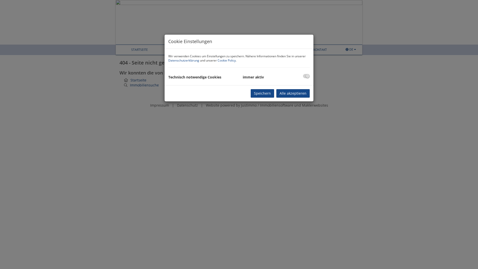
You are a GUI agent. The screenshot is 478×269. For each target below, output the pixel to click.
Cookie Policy (227, 60)
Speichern (262, 93)
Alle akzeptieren (293, 93)
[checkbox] (306, 76)
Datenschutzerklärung (183, 60)
